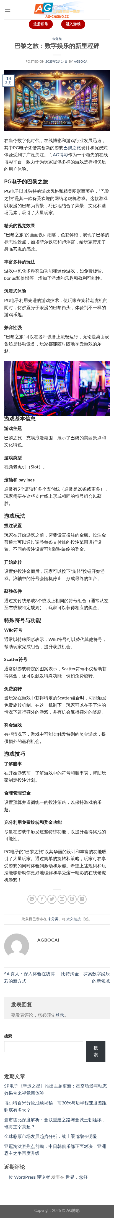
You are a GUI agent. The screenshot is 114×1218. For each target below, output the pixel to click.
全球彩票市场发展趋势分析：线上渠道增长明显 (50, 1136)
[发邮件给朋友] (62, 899)
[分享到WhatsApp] (32, 899)
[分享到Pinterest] (72, 899)
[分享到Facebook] (41, 899)
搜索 (8, 1036)
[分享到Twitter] (51, 899)
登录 (59, 1015)
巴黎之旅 (72, 148)
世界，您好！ (79, 1177)
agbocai (81, 61)
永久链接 (73, 919)
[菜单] (7, 9)
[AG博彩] (57, 9)
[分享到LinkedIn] (82, 899)
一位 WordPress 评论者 (27, 1177)
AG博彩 (73, 1211)
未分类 (57, 38)
